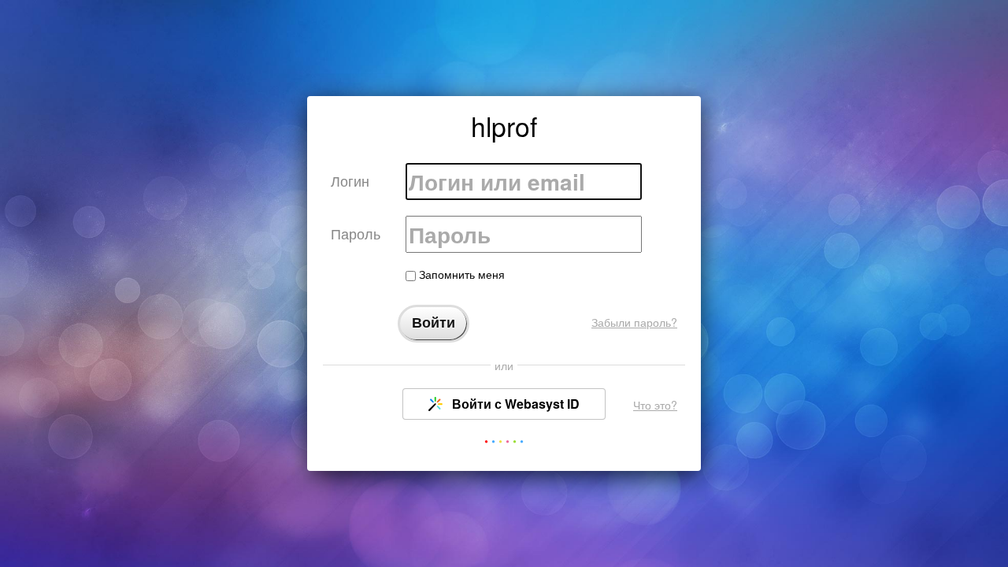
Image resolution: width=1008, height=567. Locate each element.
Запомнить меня (460, 274)
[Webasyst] (504, 444)
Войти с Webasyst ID (514, 404)
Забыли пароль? (634, 322)
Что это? (655, 404)
